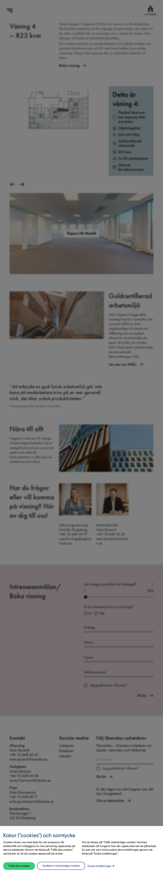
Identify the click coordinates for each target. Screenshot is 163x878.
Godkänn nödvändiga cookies (61, 865)
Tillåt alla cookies (19, 866)
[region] (81, 852)
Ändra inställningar (99, 866)
